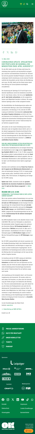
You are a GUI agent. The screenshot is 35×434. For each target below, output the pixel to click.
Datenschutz (5, 408)
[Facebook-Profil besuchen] (3, 399)
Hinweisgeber (6, 412)
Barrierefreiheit (24, 412)
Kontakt (4, 404)
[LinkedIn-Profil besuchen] (17, 399)
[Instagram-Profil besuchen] (8, 399)
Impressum (23, 404)
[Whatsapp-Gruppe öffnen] (32, 400)
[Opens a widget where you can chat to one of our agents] (28, 431)
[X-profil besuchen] (13, 399)
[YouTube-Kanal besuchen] (22, 399)
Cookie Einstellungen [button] (26, 408)
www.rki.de (10, 305)
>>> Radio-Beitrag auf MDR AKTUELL (12, 309)
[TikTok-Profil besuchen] (27, 399)
